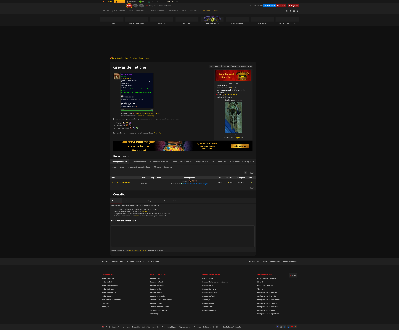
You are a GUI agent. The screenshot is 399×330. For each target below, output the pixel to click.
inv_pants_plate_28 (230, 94)
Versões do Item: (126, 113)
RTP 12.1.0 (136, 5)
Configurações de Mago (266, 310)
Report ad (286, 256)
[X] (281, 326)
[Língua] (297, 11)
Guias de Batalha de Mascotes (161, 300)
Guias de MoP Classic (158, 275)
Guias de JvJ (206, 300)
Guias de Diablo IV (264, 275)
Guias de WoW (107, 275)
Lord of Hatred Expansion (266, 278)
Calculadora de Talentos (111, 300)
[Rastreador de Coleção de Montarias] (182, 146)
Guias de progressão (110, 285)
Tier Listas (106, 303)
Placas (141, 58)
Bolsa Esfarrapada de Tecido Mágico (195, 184)
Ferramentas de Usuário (131, 327)
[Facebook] (288, 326)
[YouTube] (292, 326)
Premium (197, 327)
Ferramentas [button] (173, 11)
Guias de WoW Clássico (211, 275)
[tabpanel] (183, 180)
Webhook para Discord (138, 11)
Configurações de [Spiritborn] (268, 314)
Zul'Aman (241, 182)
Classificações (155, 314)
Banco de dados (157, 11)
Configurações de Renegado (267, 307)
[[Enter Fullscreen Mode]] (286, 11)
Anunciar (156, 327)
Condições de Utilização (232, 327)
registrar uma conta (140, 250)
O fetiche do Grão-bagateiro (120, 182)
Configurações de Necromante (268, 300)
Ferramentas (254, 261)
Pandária (154, 1)
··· (161, 1)
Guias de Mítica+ (108, 289)
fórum (137, 216)
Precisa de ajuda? (112, 327)
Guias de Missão (156, 293)
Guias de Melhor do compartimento (215, 282)
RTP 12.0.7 (141, 5)
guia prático (146, 211)
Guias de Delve (107, 282)
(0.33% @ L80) (147, 92)
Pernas (147, 58)
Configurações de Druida (266, 296)
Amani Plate (158, 133)
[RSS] (295, 326)
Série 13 (260, 282)
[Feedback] (294, 11)
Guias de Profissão (109, 293)
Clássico (132, 1)
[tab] (119, 161)
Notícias (105, 11)
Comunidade (195, 11)
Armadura (133, 58)
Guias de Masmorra (157, 285)
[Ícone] (117, 76)
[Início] (112, 5)
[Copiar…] (245, 172)
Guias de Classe (108, 278)
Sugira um (239, 137)
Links (235, 66)
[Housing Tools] (117, 261)
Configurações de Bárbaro (267, 293)
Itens (126, 58)
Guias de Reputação (157, 296)
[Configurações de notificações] (290, 11)
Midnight (105, 307)
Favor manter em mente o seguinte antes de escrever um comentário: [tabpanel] (140, 228)
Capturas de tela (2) (233, 100)
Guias (184, 11)
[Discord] (277, 326)
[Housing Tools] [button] (119, 11)
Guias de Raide (107, 296)
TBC (143, 1)
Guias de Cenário (156, 303)
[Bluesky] (284, 326)
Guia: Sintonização (208, 278)
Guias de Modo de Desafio (159, 307)
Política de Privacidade (211, 327)
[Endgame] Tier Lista (265, 285)
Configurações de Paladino (267, 303)
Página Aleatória (185, 327)
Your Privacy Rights (169, 327)
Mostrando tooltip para (129, 116)
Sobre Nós (146, 327)
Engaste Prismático (128, 96)
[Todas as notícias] (103, 1)
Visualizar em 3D (245, 66)
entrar (131, 250)
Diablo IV (172, 1)
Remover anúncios (210, 11)
